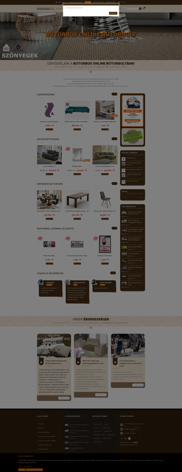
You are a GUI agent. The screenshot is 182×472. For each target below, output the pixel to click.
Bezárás (113, 13)
